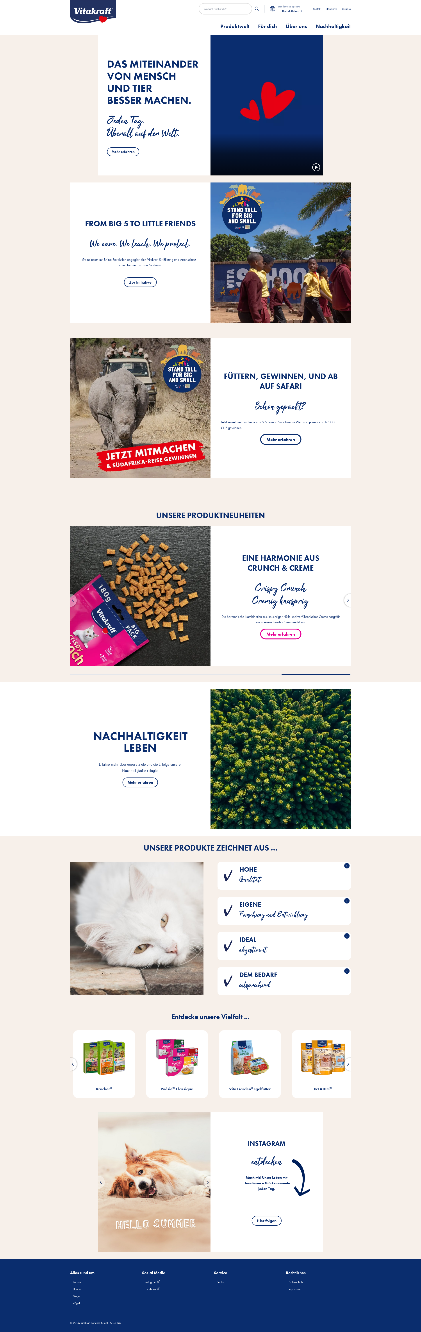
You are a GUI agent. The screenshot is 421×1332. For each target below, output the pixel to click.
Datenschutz (296, 1282)
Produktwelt (234, 26)
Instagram (151, 1282)
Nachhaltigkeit (333, 26)
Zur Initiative (140, 281)
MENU (320, 1088)
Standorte (331, 9)
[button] (70, 600)
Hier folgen (266, 1220)
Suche (220, 1282)
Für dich (267, 26)
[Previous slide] (98, 1182)
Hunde (77, 1289)
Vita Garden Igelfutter (174, 1088)
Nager (77, 1296)
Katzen (77, 1282)
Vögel (76, 1303)
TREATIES (247, 1088)
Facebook (151, 1289)
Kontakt (316, 9)
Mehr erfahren (123, 151)
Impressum (295, 1289)
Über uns (296, 26)
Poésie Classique (101, 1088)
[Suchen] (257, 9)
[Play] (316, 167)
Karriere (346, 9)
